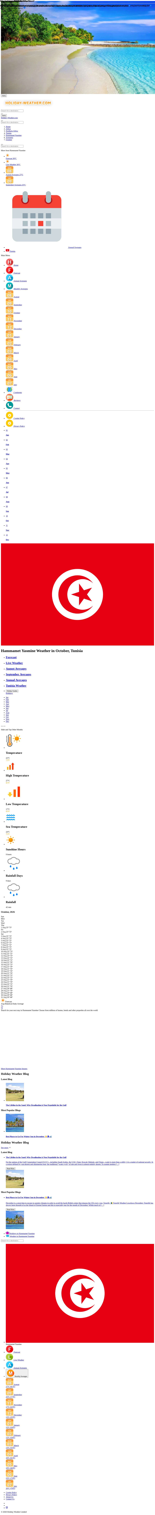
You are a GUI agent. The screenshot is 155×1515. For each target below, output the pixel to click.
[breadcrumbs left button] (2, 144)
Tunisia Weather (16, 685)
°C (2, 1006)
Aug (7, 713)
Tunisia (8, 133)
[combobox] (12, 111)
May (7, 706)
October (9, 140)
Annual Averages (16, 680)
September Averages (18, 674)
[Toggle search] (2, 113)
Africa (8, 129)
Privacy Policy (11, 1495)
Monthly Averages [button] (21, 289)
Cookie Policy (11, 1493)
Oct (7, 717)
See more (5, 1148)
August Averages (16, 668)
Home (8, 127)
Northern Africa (12, 131)
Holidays (9, 693)
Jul (7, 710)
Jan (7, 697)
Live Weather (14, 663)
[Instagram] (80, 1508)
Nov (7, 719)
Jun (7, 708)
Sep (7, 715)
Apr (7, 704)
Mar (7, 702)
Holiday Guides (12, 691)
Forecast (11, 657)
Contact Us (10, 1499)
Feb (7, 700)
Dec (7, 721)
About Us (9, 1497)
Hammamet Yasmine (14, 135)
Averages (9, 138)
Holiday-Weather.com (9, 118)
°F (2, 1008)
